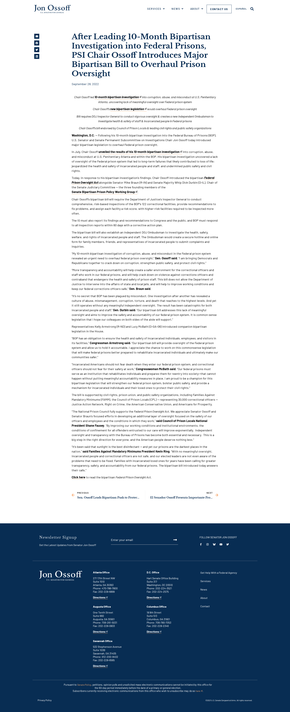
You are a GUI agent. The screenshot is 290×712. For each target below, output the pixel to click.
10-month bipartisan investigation (116, 97)
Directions (99, 597)
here (199, 691)
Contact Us (219, 9)
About (195, 8)
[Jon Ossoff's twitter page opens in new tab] (227, 544)
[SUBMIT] (171, 540)
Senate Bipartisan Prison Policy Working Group (103, 192)
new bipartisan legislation (127, 109)
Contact (205, 606)
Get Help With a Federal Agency (218, 572)
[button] (36, 36)
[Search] (252, 9)
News (176, 8)
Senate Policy (84, 684)
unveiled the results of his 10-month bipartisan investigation (139, 152)
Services (154, 8)
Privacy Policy (45, 700)
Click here (78, 477)
